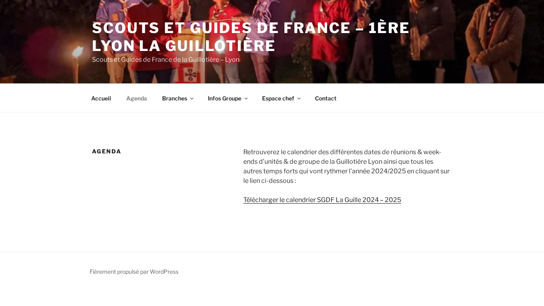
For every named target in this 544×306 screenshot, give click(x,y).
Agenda (136, 98)
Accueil (101, 98)
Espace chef (278, 98)
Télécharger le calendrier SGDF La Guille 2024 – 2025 (322, 200)
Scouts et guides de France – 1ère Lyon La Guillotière (251, 37)
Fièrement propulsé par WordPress (134, 271)
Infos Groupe (224, 98)
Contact (326, 98)
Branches (174, 98)
